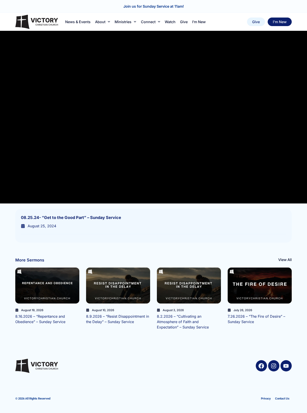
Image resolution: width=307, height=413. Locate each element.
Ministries (123, 22)
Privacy (266, 398)
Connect (148, 22)
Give (184, 22)
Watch (170, 22)
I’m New (199, 22)
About (100, 22)
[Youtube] (286, 365)
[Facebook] (261, 365)
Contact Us (282, 398)
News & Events (78, 22)
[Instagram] (273, 365)
